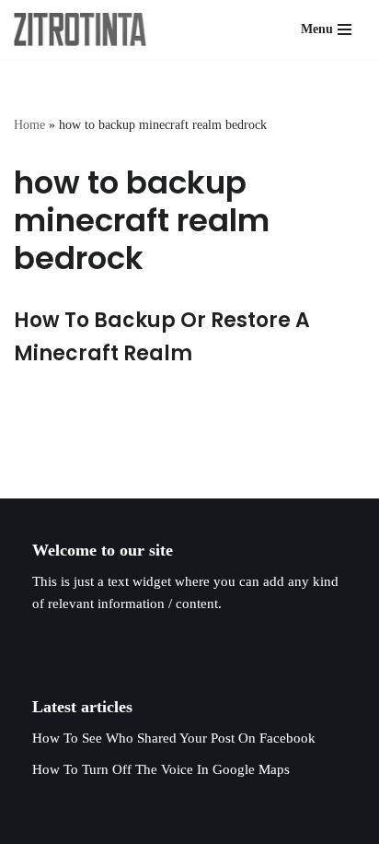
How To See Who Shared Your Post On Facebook (174, 738)
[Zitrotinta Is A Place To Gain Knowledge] (84, 29)
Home (29, 125)
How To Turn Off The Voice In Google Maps (161, 769)
